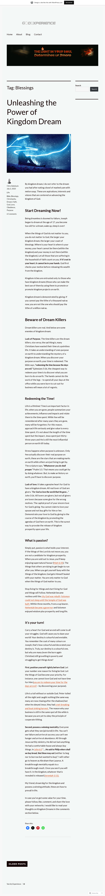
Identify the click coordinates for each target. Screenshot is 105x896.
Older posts (17, 864)
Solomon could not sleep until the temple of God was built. (47, 600)
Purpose (10, 210)
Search (78, 85)
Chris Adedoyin (13, 186)
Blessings (14, 196)
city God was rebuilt (50, 596)
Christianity (11, 199)
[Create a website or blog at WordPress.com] (24, 884)
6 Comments (12, 214)
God (8, 205)
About (19, 34)
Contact (38, 34)
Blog (28, 34)
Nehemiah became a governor (39, 607)
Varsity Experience (14, 884)
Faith (15, 202)
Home (10, 34)
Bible (8, 196)
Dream (9, 202)
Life (8, 192)
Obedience (11, 207)
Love (13, 205)
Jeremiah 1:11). (52, 775)
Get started (69, 2)
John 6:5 (38, 749)
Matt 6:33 (58, 563)
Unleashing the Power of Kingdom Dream (34, 112)
